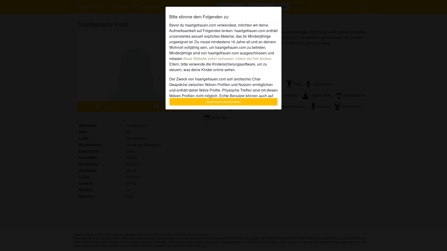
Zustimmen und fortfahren (223, 101)
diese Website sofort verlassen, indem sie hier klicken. (227, 58)
